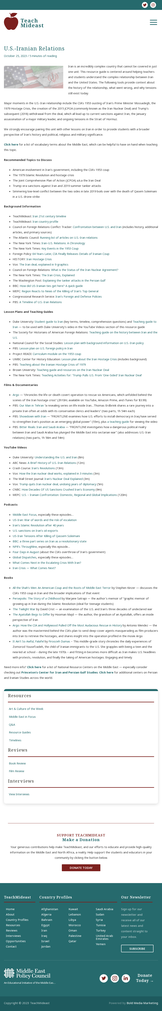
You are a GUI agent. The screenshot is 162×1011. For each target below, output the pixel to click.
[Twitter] (145, 5)
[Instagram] (153, 5)
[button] (81, 867)
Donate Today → (145, 978)
